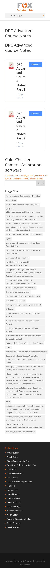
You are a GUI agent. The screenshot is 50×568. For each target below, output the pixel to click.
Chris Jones (12, 469)
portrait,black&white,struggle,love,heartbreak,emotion (26, 352)
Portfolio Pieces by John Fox (19, 519)
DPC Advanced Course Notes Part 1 (21, 77)
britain (25, 234)
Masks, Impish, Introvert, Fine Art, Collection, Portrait (22, 322)
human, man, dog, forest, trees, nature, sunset (23, 305)
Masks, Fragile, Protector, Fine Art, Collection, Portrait (23, 315)
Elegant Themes (24, 561)
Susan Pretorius (14, 523)
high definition (11, 300)
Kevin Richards (13, 494)
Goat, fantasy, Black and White (24, 288)
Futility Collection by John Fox (19, 481)
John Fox (11, 486)
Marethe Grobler (14, 502)
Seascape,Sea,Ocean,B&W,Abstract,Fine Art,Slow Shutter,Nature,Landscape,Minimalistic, (24, 368)
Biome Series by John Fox (18, 461)
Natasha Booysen (15, 510)
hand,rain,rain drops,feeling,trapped (20, 296)
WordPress (25, 564)
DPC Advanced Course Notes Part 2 (21, 125)
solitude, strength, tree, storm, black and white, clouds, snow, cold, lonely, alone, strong (23, 418)
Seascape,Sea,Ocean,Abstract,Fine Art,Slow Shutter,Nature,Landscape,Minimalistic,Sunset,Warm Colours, (25, 359)
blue (19, 234)
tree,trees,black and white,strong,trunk (20, 432)
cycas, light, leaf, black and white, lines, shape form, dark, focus (23, 244)
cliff (32, 234)
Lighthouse (10, 309)
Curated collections (15, 473)
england (25, 258)
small (8, 402)
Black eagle (10, 234)
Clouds (39, 234)
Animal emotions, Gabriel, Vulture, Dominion (23, 196)
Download (35, 64)
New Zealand (38, 343)
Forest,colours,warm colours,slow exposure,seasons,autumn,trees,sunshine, (22, 282)
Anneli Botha (12, 457)
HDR (38, 296)
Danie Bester (12, 477)
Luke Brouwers (13, 498)
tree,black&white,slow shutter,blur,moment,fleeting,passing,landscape (24, 426)
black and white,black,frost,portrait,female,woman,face (23, 210)
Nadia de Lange (14, 506)
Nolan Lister (12, 515)
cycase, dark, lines (13, 258)
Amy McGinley (13, 453)
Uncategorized (13, 527)
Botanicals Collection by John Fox (21, 465)
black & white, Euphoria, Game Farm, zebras (22, 204)
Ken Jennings (12, 490)
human (22, 300)
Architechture (11, 200)
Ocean (8, 347)
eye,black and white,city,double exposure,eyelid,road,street (18, 264)
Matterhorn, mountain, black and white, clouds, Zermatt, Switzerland (23, 337)
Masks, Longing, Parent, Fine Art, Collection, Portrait (22, 330)
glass (8, 288)
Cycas (8, 239)
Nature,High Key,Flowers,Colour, (18, 343)
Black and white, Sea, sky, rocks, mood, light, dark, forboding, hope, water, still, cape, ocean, (25, 218)
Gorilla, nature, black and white (17, 292)
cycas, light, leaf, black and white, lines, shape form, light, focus (23, 252)
